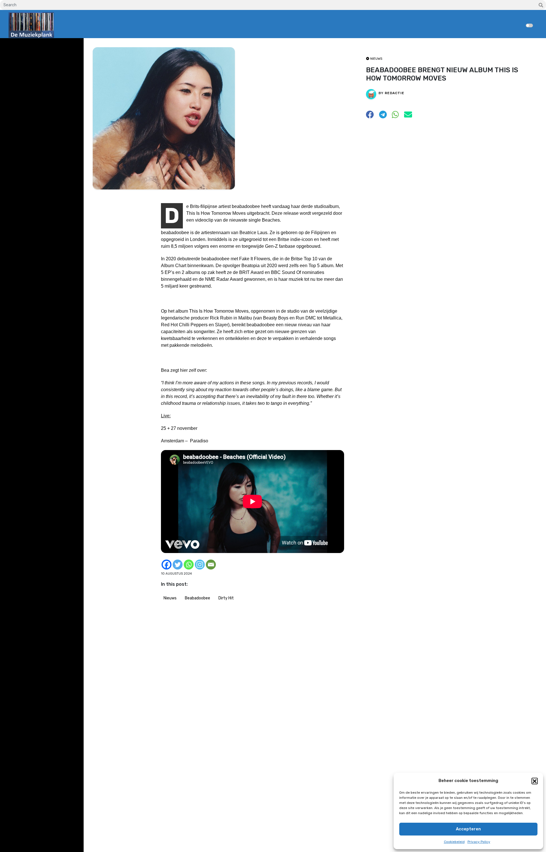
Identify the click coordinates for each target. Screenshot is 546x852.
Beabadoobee (197, 598)
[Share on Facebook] (370, 116)
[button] (534, 781)
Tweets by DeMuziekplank (33, 46)
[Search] (541, 5)
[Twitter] (178, 565)
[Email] (211, 565)
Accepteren (468, 829)
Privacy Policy (479, 842)
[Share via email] (408, 116)
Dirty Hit (226, 598)
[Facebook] (166, 565)
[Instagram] (200, 565)
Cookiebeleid (454, 842)
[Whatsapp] (189, 565)
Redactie (394, 93)
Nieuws (170, 598)
